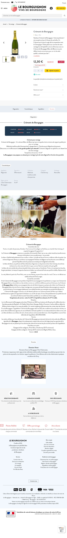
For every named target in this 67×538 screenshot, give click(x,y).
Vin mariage (18, 463)
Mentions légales (49, 448)
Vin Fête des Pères (18, 469)
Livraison (36, 85)
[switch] (61, 531)
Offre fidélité (49, 443)
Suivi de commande (49, 445)
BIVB (36, 332)
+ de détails (37, 56)
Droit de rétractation (49, 446)
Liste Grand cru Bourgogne (49, 461)
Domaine (52, 109)
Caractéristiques (29, 109)
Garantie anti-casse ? (38, 90)
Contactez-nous (33, 481)
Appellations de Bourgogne (49, 465)
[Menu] (64, 527)
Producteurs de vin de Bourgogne (49, 467)
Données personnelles (49, 452)
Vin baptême (18, 465)
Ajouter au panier (52, 71)
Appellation (41, 109)
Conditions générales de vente (49, 450)
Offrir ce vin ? (37, 95)
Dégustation (16, 109)
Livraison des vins (18, 459)
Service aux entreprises (18, 461)
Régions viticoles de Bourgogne (49, 463)
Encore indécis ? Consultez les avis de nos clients (56, 430)
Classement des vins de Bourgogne (49, 459)
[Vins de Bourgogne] (28, 8)
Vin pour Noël (18, 467)
